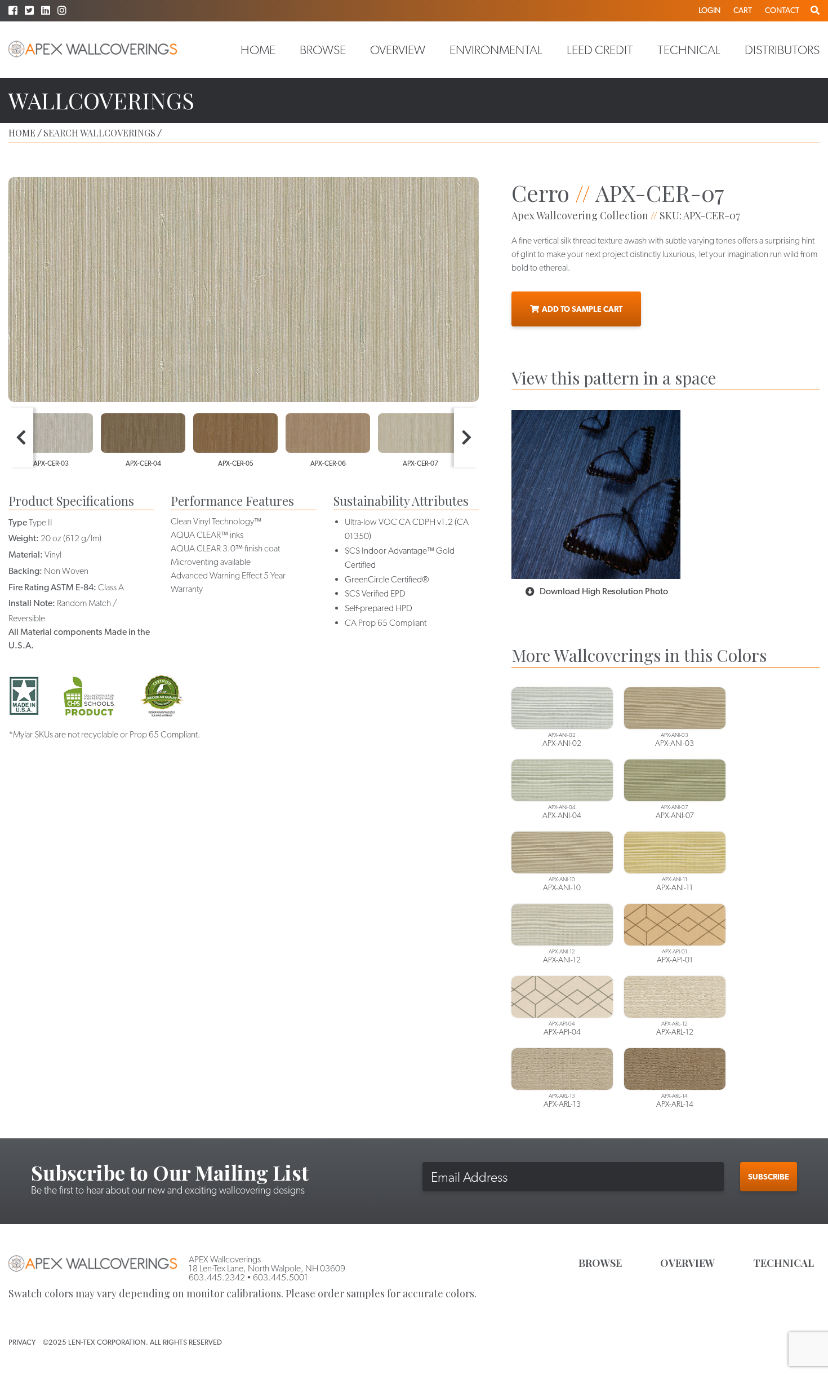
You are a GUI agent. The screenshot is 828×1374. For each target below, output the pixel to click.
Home (258, 49)
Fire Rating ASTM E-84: (52, 587)
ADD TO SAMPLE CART (582, 308)
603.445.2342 (217, 1277)
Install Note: (31, 603)
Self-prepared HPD (378, 608)
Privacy (21, 1342)
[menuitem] (258, 49)
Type (17, 522)
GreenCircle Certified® (387, 579)
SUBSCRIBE (768, 1176)
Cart (742, 10)
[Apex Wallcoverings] (92, 49)
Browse (323, 49)
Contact (782, 10)
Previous (20, 437)
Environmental (495, 49)
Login (709, 10)
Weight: (23, 538)
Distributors (782, 49)
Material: (25, 554)
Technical (688, 49)
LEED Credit (600, 49)
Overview (397, 49)
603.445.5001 (280, 1277)
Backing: (25, 570)
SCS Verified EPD (375, 593)
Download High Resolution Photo (604, 591)
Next (466, 437)
